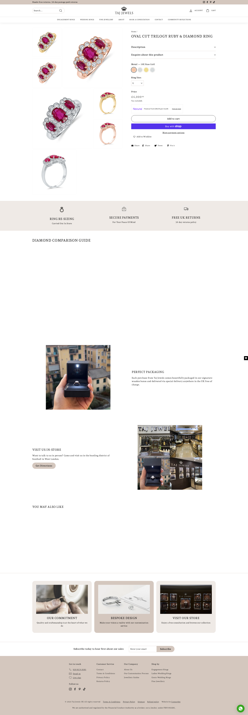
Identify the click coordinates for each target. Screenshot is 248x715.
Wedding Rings (87, 20)
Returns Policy (103, 681)
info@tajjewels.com (66, 2)
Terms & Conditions (105, 673)
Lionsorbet (176, 702)
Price (134, 91)
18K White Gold (140, 69)
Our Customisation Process (136, 673)
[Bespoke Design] (124, 599)
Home (133, 32)
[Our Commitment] (62, 599)
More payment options (173, 133)
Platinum (152, 69)
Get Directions (44, 465)
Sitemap (141, 702)
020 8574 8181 (43, 2)
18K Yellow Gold (146, 69)
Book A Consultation (139, 20)
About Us (128, 669)
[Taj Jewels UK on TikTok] (84, 688)
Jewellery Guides (131, 677)
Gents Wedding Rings (161, 677)
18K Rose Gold (133, 69)
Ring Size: (136, 77)
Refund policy (153, 702)
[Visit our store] (186, 599)
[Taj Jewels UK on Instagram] (70, 688)
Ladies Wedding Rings (161, 673)
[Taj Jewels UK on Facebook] (75, 688)
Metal (143, 64)
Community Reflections (179, 20)
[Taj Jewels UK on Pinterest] (79, 688)
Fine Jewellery (106, 20)
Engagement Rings (66, 20)
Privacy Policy (103, 677)
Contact (159, 20)
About (121, 20)
